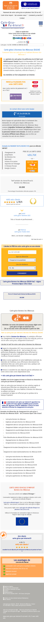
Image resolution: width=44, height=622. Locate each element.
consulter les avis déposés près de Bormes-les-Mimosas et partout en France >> (21, 550)
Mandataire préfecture (27, 611)
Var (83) (9, 45)
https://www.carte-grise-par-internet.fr (21, 605)
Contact (22, 18)
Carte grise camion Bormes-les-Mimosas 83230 (20, 462)
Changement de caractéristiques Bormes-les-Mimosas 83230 (24, 430)
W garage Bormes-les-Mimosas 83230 (17, 440)
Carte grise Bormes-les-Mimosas (16, 419)
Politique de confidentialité (11, 588)
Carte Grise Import (7, 15)
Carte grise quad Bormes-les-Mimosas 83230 (19, 476)
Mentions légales (8, 586)
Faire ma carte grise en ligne (10, 610)
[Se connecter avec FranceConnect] (30, 4)
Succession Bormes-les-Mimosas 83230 (18, 433)
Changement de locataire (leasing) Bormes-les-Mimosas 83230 (22, 447)
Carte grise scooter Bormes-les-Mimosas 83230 (20, 468)
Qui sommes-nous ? (21, 15)
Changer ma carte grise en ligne (11, 611)
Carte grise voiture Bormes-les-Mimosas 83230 (20, 459)
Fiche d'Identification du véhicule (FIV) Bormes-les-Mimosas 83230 (22, 437)
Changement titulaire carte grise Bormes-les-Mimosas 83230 (24, 427)
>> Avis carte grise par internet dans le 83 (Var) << (17, 376)
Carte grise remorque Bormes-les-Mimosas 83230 (21, 470)
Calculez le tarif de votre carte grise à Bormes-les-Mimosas (21, 344)
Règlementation (8, 592)
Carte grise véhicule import (11, 502)
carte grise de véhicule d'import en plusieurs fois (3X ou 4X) (27, 508)
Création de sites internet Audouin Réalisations (16, 598)
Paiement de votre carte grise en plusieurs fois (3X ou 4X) (22, 12)
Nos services (7, 599)
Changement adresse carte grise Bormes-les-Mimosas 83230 (24, 425)
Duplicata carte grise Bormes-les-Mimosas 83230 (20, 422)
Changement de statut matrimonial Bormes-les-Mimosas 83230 (22, 452)
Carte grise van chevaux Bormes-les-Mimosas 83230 (21, 465)
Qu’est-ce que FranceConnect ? (30, 8)
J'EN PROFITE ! (17, 97)
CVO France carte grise (24, 593)
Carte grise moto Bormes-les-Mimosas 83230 (19, 457)
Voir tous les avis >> (37, 239)
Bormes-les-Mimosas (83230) (20, 45)
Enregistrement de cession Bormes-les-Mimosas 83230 (22, 443)
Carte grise (3, 45)
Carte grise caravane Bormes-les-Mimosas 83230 (20, 473)
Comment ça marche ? (36, 15)
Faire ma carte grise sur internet (28, 610)
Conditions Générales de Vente (12, 589)
